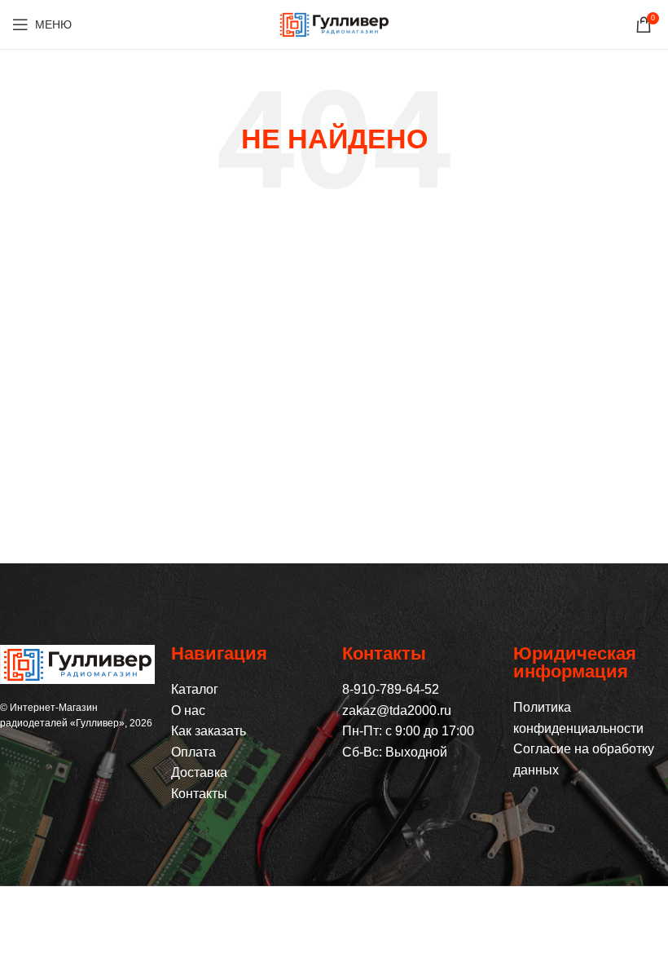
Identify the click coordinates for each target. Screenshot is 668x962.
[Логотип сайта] (334, 23)
